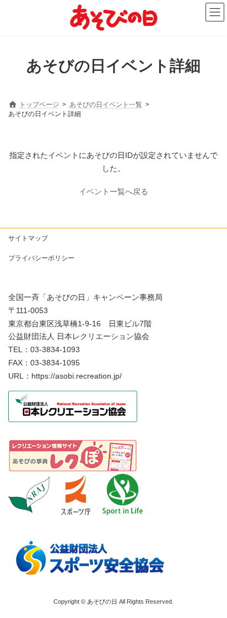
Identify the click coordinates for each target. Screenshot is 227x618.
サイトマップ (28, 238)
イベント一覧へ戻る (113, 191)
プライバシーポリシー (41, 258)
